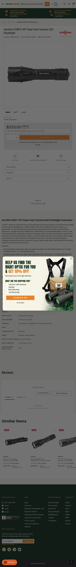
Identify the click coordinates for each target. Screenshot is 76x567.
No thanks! (20, 303)
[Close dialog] (71, 258)
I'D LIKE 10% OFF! (20, 298)
